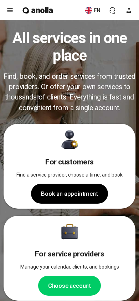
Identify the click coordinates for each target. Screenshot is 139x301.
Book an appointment (69, 193)
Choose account (69, 285)
